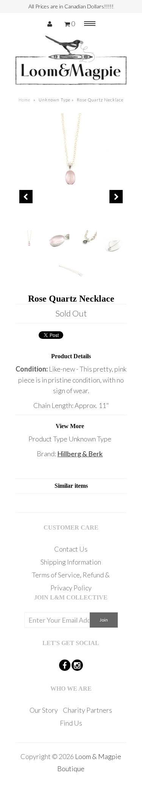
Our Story (44, 710)
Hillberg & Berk (80, 453)
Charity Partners (87, 710)
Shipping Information (71, 562)
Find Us (71, 723)
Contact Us (70, 549)
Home (24, 99)
